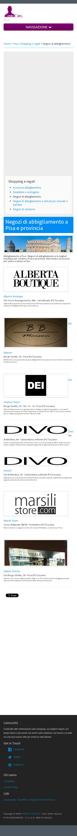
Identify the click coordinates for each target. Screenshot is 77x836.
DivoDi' (8, 470)
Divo (70, 431)
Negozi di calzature (24, 209)
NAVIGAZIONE (37, 27)
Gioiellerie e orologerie (26, 192)
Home (7, 43)
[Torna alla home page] (13, 11)
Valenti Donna (12, 571)
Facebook (18, 749)
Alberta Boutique (13, 296)
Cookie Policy (11, 787)
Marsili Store (11, 520)
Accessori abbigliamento (27, 187)
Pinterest (18, 764)
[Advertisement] (38, 75)
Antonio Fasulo (31, 813)
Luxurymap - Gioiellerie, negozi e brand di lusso (29, 799)
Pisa (15, 43)
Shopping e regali (30, 43)
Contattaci (9, 781)
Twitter (17, 757)
